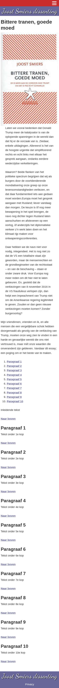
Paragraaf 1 (14, 361)
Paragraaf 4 (14, 374)
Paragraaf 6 (14, 383)
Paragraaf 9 (14, 396)
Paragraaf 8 (14, 392)
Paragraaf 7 (14, 388)
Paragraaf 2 (14, 366)
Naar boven (8, 418)
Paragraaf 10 (15, 401)
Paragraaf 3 (14, 370)
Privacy (29, 684)
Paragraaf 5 (14, 379)
